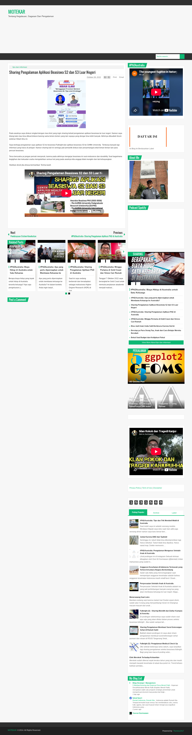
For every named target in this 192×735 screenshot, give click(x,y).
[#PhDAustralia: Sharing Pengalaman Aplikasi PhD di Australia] (82, 251)
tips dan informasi (20, 67)
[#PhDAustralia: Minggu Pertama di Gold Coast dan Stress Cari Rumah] (112, 251)
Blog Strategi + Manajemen (144, 683)
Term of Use (147, 488)
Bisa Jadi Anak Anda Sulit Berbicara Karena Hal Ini (152, 326)
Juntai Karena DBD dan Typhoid (153, 537)
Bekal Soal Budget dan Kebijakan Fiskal (148, 337)
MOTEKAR (16, 11)
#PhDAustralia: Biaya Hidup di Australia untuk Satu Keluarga (21, 270)
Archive (156, 513)
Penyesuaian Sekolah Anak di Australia (157, 583)
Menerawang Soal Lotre (139, 597)
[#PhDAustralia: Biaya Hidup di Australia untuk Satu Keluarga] (21, 251)
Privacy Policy (135, 488)
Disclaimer (157, 488)
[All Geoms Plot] (156, 366)
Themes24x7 (178, 731)
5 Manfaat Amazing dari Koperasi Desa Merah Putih (151, 685)
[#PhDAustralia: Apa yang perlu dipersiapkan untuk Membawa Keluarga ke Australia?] (52, 251)
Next (124, 251)
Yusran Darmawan (140, 713)
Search (182, 56)
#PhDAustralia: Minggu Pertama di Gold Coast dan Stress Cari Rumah (111, 270)
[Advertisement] (133, 29)
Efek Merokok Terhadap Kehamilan (144, 657)
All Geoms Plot (136, 381)
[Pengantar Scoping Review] (170, 397)
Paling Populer (138, 512)
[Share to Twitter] (28, 254)
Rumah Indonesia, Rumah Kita (144, 700)
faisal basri (137, 698)
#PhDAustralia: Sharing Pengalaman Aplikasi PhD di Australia (82, 270)
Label (174, 513)
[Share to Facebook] (24, 254)
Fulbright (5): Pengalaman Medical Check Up (159, 644)
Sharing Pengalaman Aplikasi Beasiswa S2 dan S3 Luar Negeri (52, 72)
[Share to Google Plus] (32, 254)
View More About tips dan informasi (156, 342)
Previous (9, 251)
